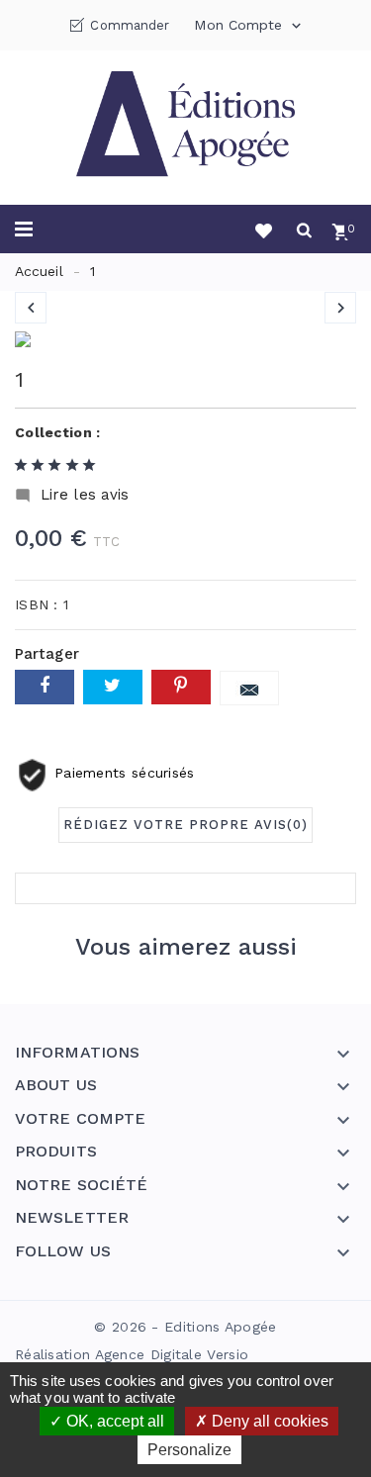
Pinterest (181, 687)
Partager (44, 687)
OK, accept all (113, 1421)
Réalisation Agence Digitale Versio (131, 1354)
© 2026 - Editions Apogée (185, 1327)
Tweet (112, 687)
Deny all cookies (268, 1421)
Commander (129, 25)
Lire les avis (72, 495)
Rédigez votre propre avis (185, 824)
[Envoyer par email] (249, 688)
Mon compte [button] (249, 26)
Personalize (189, 1449)
